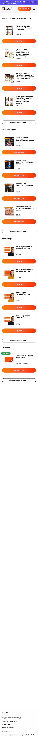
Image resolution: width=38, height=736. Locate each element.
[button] (6, 8)
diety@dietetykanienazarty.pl (11, 718)
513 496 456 (8, 731)
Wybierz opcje (19, 152)
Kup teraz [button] (19, 41)
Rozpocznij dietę (24, 9)
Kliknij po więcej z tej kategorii (17, 122)
